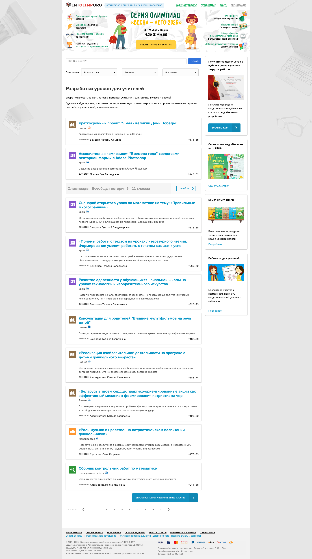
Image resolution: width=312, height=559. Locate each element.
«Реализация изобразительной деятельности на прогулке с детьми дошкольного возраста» (132, 355)
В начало (72, 509)
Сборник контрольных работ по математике (118, 468)
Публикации (208, 5)
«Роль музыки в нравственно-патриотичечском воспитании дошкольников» (132, 432)
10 (161, 509)
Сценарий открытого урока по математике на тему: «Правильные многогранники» (137, 205)
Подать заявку (94, 532)
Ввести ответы (157, 532)
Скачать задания (135, 532)
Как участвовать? (186, 5)
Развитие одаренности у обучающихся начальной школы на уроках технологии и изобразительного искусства (132, 282)
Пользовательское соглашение (100, 535)
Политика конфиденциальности (134, 535)
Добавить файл (220, 128)
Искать (194, 61)
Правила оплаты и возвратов (186, 535)
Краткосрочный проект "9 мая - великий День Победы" (128, 123)
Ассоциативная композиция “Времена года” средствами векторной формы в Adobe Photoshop (129, 155)
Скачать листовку (218, 185)
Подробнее (215, 244)
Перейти (184, 189)
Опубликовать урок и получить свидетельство (160, 498)
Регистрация (238, 5)
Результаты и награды (183, 532)
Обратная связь (74, 535)
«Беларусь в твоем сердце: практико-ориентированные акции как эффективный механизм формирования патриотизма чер (137, 393)
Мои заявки (114, 532)
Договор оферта (161, 535)
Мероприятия (74, 532)
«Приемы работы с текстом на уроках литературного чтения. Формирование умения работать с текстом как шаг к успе (133, 243)
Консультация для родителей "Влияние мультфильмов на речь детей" (135, 320)
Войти (223, 5)
